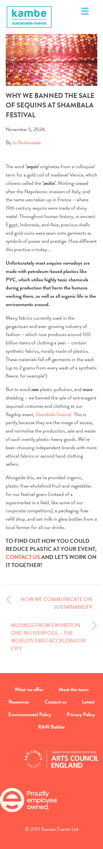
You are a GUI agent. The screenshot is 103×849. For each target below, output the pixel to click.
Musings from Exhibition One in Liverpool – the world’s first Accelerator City (48, 636)
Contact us (56, 702)
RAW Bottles (51, 727)
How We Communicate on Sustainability (56, 603)
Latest (88, 702)
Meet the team (74, 689)
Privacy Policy (81, 714)
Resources (19, 702)
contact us (23, 557)
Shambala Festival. (54, 414)
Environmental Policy (29, 714)
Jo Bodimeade (26, 142)
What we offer (29, 689)
